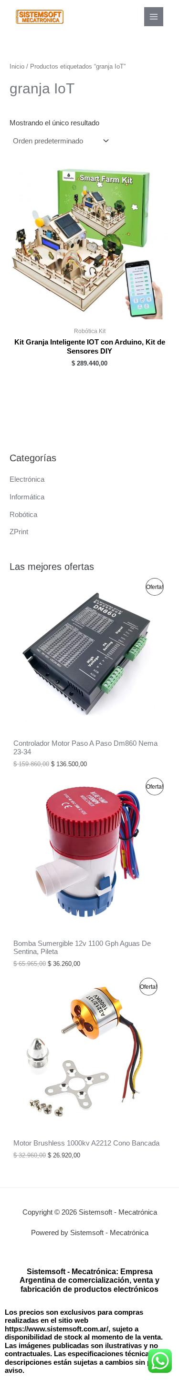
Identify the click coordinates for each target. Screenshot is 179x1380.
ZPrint (19, 532)
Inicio (17, 66)
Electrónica (27, 479)
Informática (27, 497)
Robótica (23, 514)
